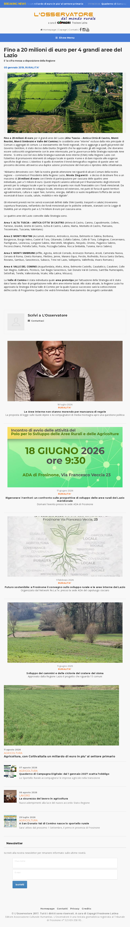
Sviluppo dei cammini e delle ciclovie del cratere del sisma (64, 673)
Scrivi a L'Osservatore (48, 315)
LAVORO (24, 795)
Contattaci (37, 320)
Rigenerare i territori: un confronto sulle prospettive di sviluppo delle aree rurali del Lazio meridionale (65, 499)
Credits (86, 908)
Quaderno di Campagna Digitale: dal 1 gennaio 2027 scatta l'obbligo (64, 773)
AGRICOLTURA (13, 753)
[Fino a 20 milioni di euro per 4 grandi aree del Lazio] (65, 103)
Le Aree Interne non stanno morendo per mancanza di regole (65, 411)
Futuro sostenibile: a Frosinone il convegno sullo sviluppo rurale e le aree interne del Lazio (65, 587)
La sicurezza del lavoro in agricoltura (43, 798)
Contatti (73, 29)
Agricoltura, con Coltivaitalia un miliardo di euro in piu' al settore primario (59, 756)
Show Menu (66, 37)
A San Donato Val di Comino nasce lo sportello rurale (54, 823)
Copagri (62, 29)
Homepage (49, 29)
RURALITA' (32, 67)
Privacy (74, 908)
